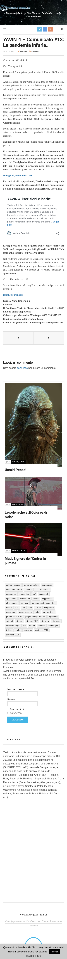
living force (49, 607)
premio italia (48, 612)
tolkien (9, 630)
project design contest (35, 616)
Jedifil (23, 51)
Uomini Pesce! (15, 470)
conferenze (11, 594)
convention (24, 594)
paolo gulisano (25, 612)
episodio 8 (43, 594)
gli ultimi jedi (11, 603)
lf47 (17, 607)
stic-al (32, 626)
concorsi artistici (42, 589)
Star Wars (56, 621)
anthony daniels (13, 585)
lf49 (30, 607)
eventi (36, 598)
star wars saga (12, 626)
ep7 (34, 594)
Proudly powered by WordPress (20, 921)
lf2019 (38, 607)
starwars (45, 621)
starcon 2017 (32, 621)
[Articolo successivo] (49, 338)
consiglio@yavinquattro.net (17, 175)
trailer (17, 630)
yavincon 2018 (12, 635)
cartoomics (47, 585)
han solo (24, 603)
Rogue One (53, 616)
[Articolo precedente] (18, 338)
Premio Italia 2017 (14, 616)
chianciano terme (14, 589)
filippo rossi (47, 598)
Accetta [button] (54, 952)
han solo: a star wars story (44, 603)
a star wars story (31, 585)
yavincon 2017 (41, 630)
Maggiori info (33, 955)
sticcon (41, 626)
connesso (22, 368)
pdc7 (38, 612)
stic (24, 626)
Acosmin (33, 925)
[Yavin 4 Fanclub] (15, 8)
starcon (19, 621)
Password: (13, 699)
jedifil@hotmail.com (13, 294)
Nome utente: (16, 689)
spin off (9, 621)
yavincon (28, 630)
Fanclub (35, 51)
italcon (9, 607)
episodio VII (11, 598)
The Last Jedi (53, 626)
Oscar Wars (11, 612)
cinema (28, 589)
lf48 (23, 607)
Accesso (17, 719)
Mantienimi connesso (17, 711)
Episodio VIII (25, 598)
